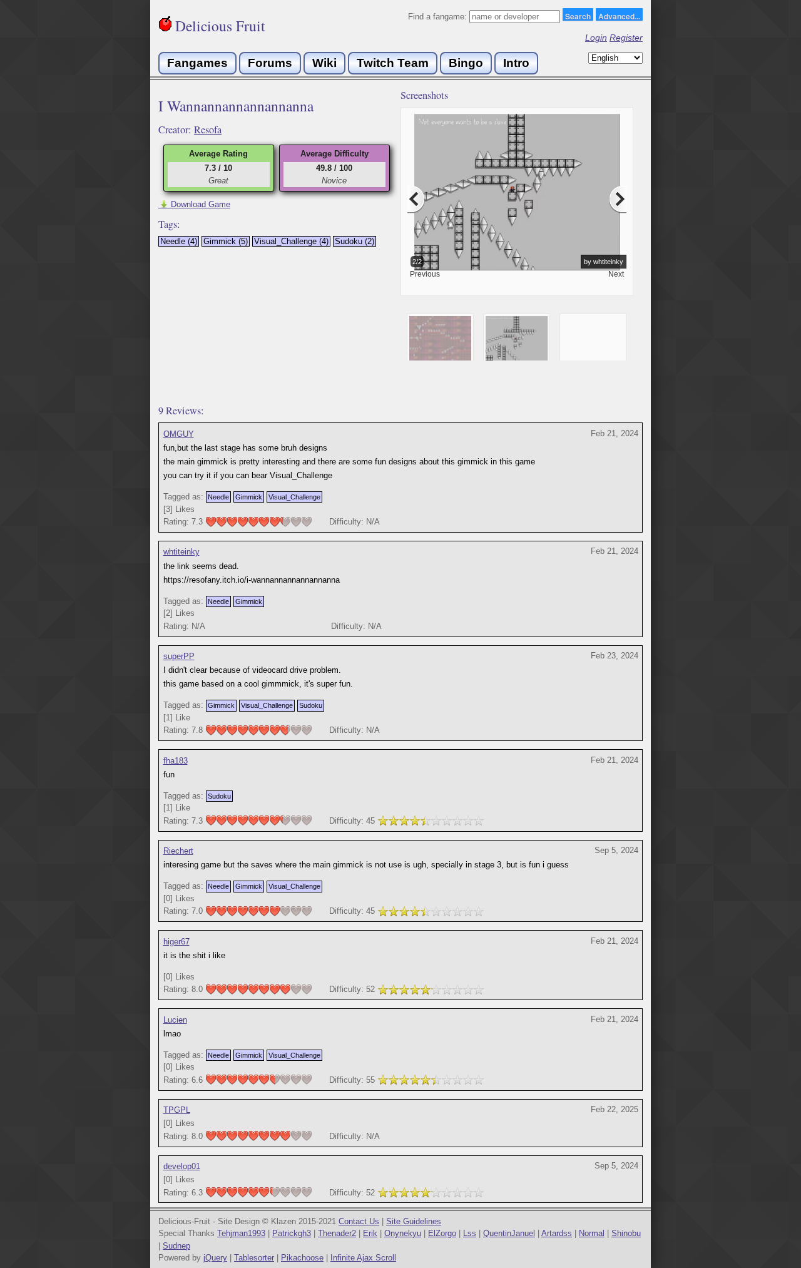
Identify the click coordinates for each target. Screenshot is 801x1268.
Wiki (324, 62)
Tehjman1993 (241, 1233)
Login (596, 38)
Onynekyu (402, 1233)
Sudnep (176, 1245)
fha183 (175, 760)
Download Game (194, 204)
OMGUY (178, 434)
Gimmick (248, 497)
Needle (218, 497)
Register (626, 38)
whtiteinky (181, 551)
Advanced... (619, 16)
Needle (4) (178, 241)
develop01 (181, 1166)
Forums (270, 62)
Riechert (178, 851)
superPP (179, 656)
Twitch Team (393, 62)
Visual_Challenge (294, 497)
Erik (370, 1233)
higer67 (176, 941)
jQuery (215, 1257)
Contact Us (359, 1221)
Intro (516, 62)
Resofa (208, 129)
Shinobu (626, 1233)
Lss (469, 1233)
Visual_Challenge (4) (291, 241)
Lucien (175, 1020)
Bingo (466, 62)
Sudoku (310, 705)
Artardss (556, 1233)
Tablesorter (254, 1257)
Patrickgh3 (291, 1233)
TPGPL (176, 1110)
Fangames (197, 62)
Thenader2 (337, 1233)
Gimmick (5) (225, 241)
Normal (592, 1233)
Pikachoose (302, 1257)
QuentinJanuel (509, 1233)
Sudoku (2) (354, 241)
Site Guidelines (413, 1221)
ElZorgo (442, 1233)
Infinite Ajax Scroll (363, 1257)
